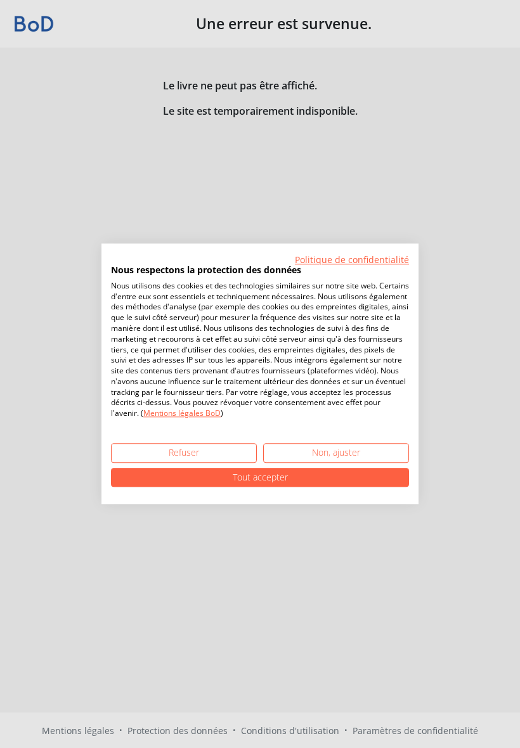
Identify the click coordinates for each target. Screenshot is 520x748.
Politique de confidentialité (352, 260)
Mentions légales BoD (182, 413)
